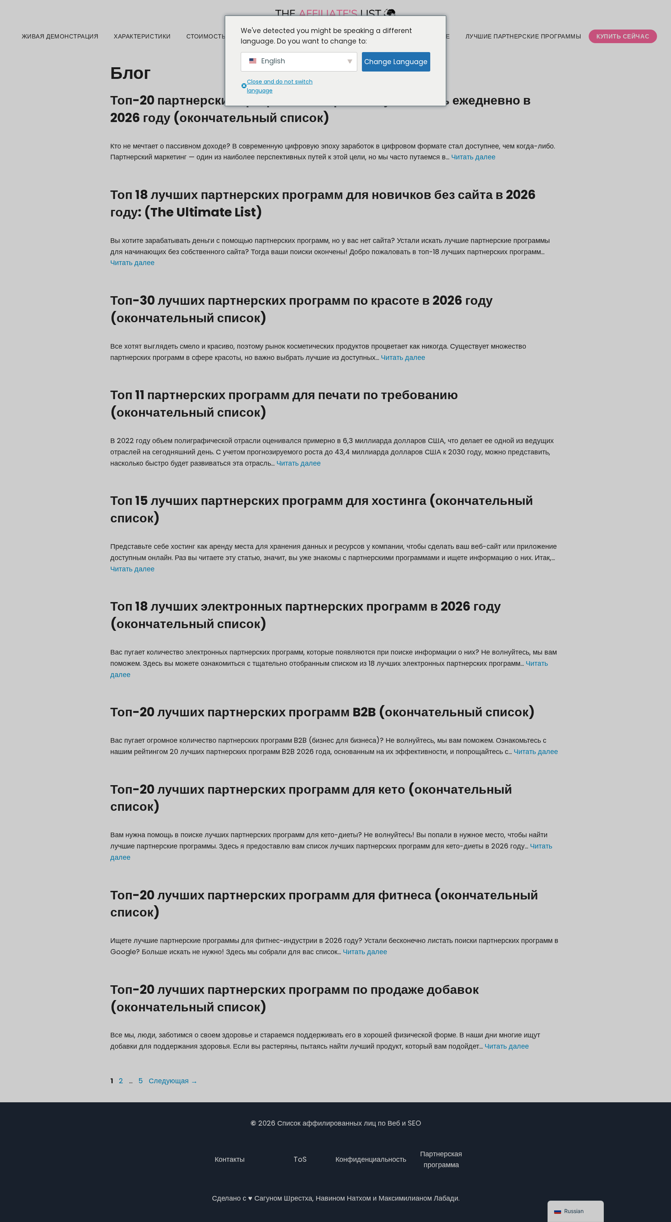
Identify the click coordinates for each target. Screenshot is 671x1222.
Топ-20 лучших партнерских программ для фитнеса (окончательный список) (324, 903)
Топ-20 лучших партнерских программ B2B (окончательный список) (322, 712)
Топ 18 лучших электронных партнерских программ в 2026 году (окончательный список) (305, 614)
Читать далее (473, 157)
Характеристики (142, 36)
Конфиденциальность (371, 1159)
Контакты (230, 1159)
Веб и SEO (404, 1123)
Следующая (173, 1081)
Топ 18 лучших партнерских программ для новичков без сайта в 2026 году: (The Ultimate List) (323, 203)
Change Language (396, 61)
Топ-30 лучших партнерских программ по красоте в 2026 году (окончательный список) (301, 309)
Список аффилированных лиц (326, 1123)
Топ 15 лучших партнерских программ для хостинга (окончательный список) (321, 509)
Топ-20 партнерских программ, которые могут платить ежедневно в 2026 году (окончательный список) (320, 108)
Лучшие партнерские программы (523, 36)
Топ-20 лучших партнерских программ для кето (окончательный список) (311, 797)
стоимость (206, 36)
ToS (300, 1159)
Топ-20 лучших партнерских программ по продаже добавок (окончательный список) (294, 998)
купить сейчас (622, 36)
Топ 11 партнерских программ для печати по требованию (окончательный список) (284, 403)
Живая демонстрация (60, 36)
